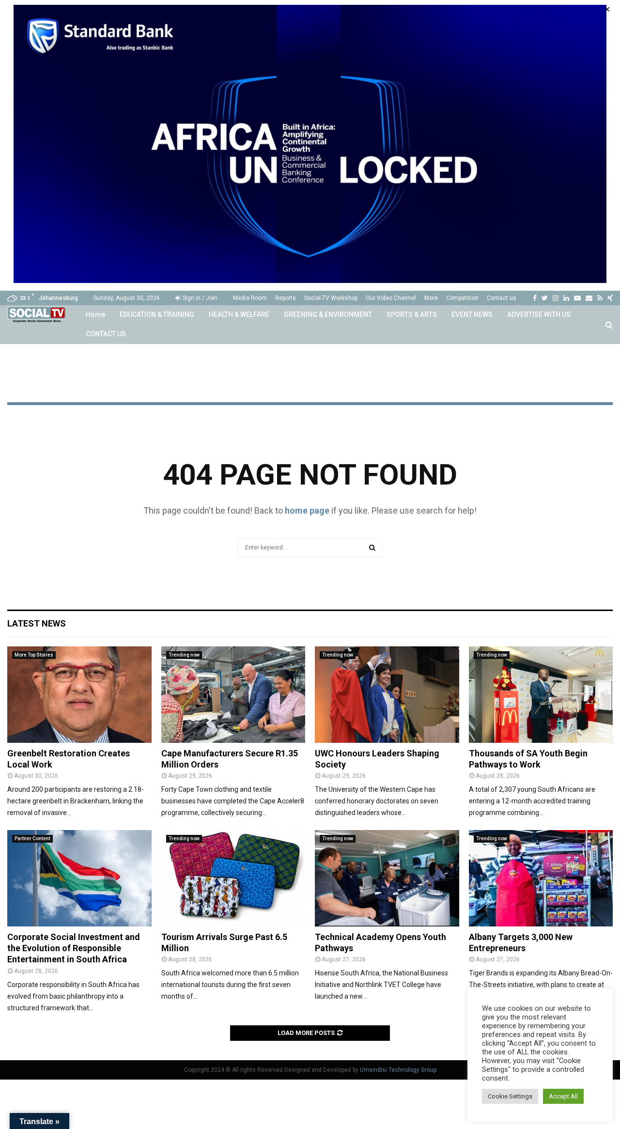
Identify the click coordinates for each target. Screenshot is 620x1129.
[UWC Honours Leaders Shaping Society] (387, 694)
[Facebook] (535, 298)
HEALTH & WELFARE (239, 314)
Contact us (501, 298)
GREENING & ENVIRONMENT (328, 314)
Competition (462, 298)
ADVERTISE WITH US (539, 314)
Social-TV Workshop (330, 298)
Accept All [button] (563, 1096)
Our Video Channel (391, 298)
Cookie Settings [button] (510, 1096)
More (431, 298)
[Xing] (610, 298)
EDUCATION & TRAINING (157, 314)
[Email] (589, 298)
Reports (285, 298)
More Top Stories (34, 655)
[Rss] (600, 298)
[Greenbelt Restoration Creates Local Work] (79, 694)
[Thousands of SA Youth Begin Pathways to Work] (541, 694)
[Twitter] (545, 298)
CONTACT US (106, 334)
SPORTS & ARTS (412, 314)
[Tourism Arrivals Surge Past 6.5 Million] (233, 878)
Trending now (184, 655)
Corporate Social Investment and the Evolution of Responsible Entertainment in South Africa (73, 948)
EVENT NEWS (472, 314)
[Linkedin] (566, 298)
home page (307, 510)
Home (95, 314)
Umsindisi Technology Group (398, 1069)
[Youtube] (577, 298)
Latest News (36, 623)
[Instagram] (555, 298)
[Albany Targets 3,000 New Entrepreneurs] (541, 878)
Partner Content (32, 838)
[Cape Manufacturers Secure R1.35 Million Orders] (233, 694)
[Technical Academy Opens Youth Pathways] (387, 878)
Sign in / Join (199, 298)
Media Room (250, 298)
